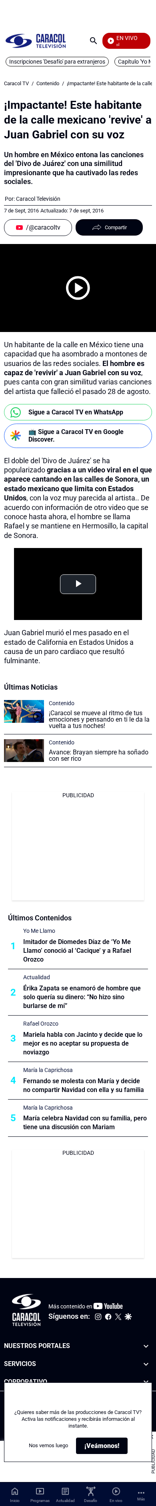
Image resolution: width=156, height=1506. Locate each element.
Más (141, 1499)
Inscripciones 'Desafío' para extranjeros (57, 61)
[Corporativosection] (146, 1382)
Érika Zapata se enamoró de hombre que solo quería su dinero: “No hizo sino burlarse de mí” (82, 997)
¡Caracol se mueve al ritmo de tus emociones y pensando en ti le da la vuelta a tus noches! (99, 719)
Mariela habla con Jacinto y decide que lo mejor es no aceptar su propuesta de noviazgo (82, 1043)
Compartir (116, 227)
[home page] (36, 41)
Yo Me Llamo (39, 931)
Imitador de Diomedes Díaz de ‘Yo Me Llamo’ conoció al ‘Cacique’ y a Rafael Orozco (77, 950)
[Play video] (78, 288)
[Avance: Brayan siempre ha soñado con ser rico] (24, 750)
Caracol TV (16, 83)
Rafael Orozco (40, 1023)
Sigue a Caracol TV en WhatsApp (75, 412)
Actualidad (36, 977)
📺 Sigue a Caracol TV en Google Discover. (76, 435)
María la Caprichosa (48, 1070)
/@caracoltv (43, 227)
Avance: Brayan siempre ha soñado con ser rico (98, 755)
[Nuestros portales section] (146, 1346)
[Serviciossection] (146, 1364)
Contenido (47, 83)
